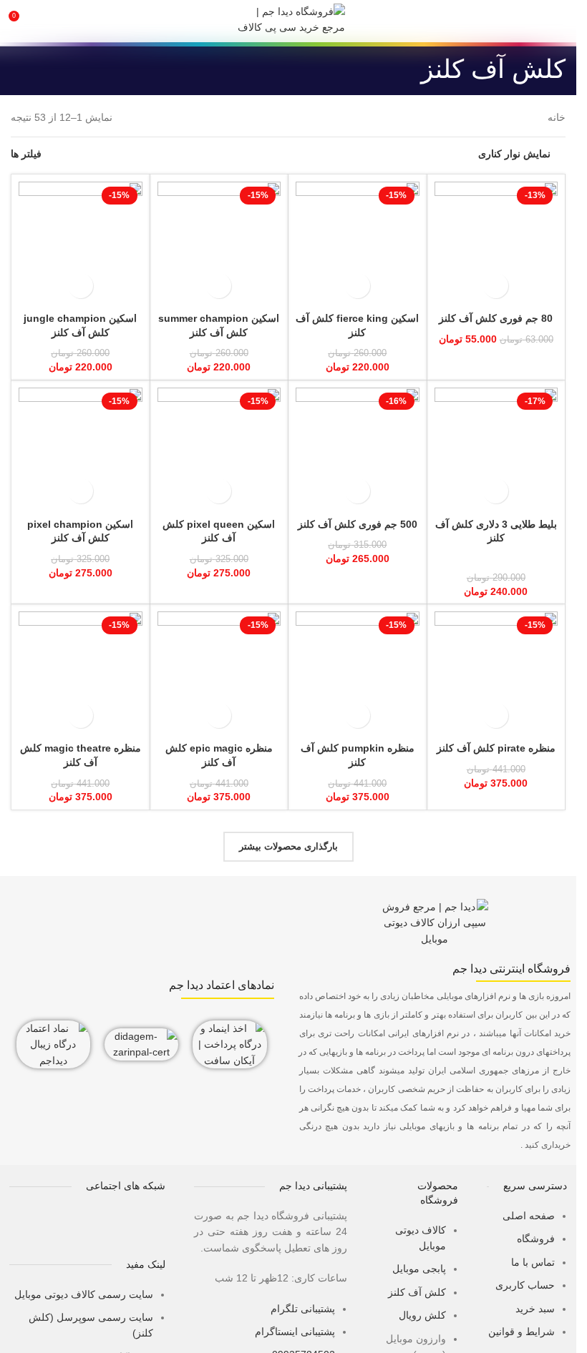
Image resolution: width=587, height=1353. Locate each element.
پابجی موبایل (419, 1268)
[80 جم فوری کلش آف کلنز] (496, 243)
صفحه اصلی (529, 1215)
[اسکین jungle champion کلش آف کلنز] (80, 243)
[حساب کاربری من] (46, 21)
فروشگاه (536, 1238)
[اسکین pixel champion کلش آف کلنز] (80, 449)
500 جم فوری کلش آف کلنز (357, 524)
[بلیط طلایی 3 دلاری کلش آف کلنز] (496, 449)
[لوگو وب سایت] (288, 20)
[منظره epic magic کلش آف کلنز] (219, 673)
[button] (495, 285)
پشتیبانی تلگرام (303, 1308)
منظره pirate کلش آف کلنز (496, 748)
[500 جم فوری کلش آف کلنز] (357, 449)
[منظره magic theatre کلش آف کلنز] (80, 673)
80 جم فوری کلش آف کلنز (496, 318)
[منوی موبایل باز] (560, 21)
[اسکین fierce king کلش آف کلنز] (357, 243)
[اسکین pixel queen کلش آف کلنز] (219, 449)
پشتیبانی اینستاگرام (295, 1331)
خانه (557, 117)
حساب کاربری (525, 1285)
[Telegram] (147, 1226)
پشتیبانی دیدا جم (313, 1185)
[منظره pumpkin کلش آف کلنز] (357, 673)
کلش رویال (422, 1315)
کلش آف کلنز (417, 1292)
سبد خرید (535, 1308)
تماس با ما (533, 1262)
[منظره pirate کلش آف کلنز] (496, 673)
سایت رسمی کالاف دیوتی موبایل (83, 1294)
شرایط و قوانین (521, 1331)
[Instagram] (105, 1226)
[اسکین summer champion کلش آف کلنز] (219, 243)
